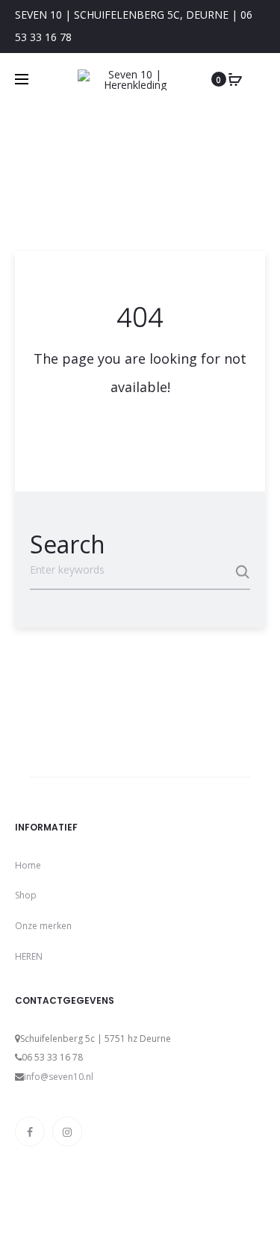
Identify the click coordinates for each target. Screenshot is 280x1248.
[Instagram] (67, 1131)
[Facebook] (30, 1131)
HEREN (29, 956)
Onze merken (43, 925)
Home (28, 865)
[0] (235, 79)
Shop (26, 895)
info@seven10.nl (58, 1076)
